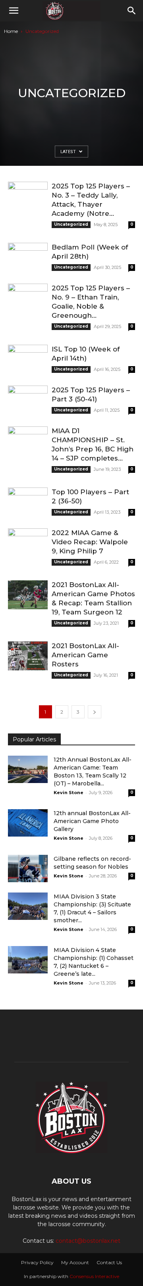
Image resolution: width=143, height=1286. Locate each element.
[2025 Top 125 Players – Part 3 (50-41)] (28, 400)
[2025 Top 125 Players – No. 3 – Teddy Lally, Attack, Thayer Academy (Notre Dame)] (28, 196)
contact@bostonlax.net (88, 1240)
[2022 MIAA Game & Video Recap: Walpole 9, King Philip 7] (28, 542)
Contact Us (109, 1262)
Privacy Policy (37, 1262)
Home (11, 31)
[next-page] (94, 711)
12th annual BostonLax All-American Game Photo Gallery (92, 821)
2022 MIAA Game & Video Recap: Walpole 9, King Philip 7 (90, 542)
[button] (13, 10)
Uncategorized (71, 224)
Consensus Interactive (94, 1276)
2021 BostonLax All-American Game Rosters (85, 655)
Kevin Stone (68, 792)
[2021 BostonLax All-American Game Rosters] (28, 655)
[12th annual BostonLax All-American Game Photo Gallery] (28, 823)
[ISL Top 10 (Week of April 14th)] (28, 359)
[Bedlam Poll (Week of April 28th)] (28, 257)
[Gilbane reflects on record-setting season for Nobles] (28, 868)
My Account (75, 1262)
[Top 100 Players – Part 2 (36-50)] (28, 502)
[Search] (132, 10)
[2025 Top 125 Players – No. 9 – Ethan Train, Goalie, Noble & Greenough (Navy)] (28, 298)
